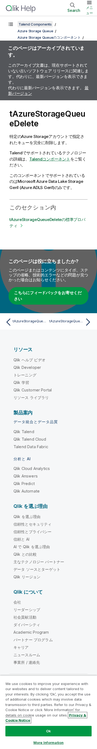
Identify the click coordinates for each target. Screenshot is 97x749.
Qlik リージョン (27, 577)
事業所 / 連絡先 (26, 662)
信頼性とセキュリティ (32, 524)
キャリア (21, 647)
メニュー (89, 10)
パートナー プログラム (33, 639)
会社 (17, 602)
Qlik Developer (27, 367)
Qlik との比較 (25, 554)
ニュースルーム (26, 654)
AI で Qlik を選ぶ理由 (31, 546)
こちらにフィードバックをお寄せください (48, 295)
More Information (48, 742)
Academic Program (31, 632)
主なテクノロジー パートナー (38, 561)
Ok (48, 731)
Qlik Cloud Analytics (31, 468)
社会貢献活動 (24, 617)
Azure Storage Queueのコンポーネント (49, 37)
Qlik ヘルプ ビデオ (29, 360)
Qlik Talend (23, 431)
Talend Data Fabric (30, 446)
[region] (48, 712)
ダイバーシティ (26, 624)
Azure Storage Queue (35, 31)
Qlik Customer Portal (32, 390)
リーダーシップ (26, 609)
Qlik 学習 (21, 382)
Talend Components (35, 24)
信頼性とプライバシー (32, 531)
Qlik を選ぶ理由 (27, 516)
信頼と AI (21, 539)
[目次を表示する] (11, 24)
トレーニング (24, 375)
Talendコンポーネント (49, 159)
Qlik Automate (26, 491)
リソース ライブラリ (31, 397)
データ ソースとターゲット (36, 569)
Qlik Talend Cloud (29, 439)
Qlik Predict (24, 483)
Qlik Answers (25, 476)
